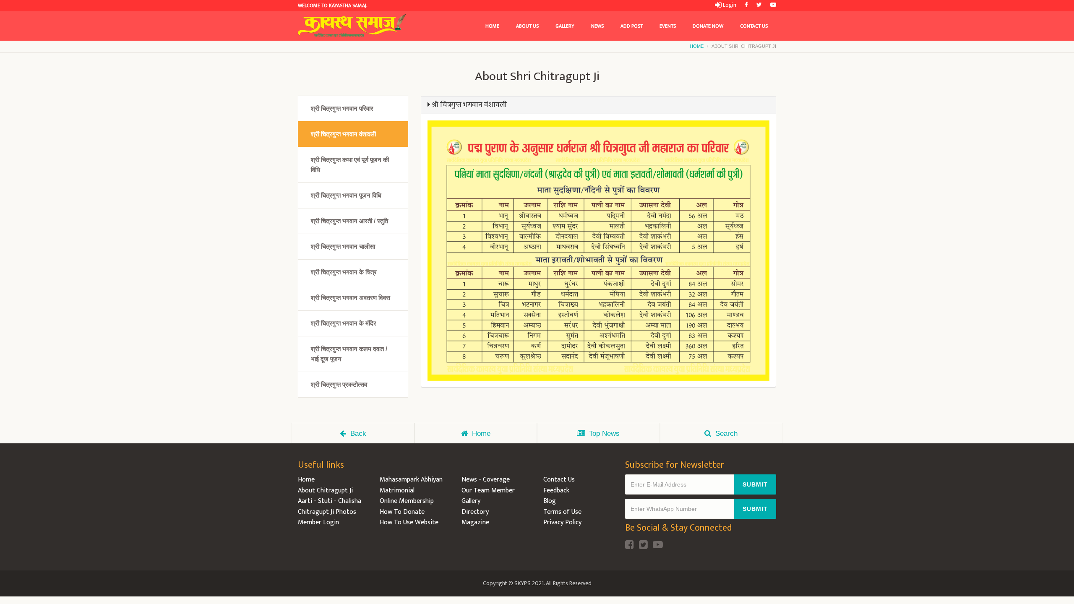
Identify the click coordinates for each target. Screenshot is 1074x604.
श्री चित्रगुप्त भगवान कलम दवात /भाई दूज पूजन (349, 353)
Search (726, 433)
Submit (755, 484)
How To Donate (402, 512)
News (597, 26)
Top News (604, 433)
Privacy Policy (562, 522)
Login (729, 5)
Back (358, 433)
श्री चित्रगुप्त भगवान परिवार (342, 108)
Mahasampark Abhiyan (411, 479)
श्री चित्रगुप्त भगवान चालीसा (343, 246)
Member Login (318, 522)
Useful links (321, 465)
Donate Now (708, 26)
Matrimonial (397, 490)
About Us (527, 26)
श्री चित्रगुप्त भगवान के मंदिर (343, 323)
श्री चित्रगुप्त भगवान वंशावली (343, 134)
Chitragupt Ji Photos (327, 512)
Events (668, 26)
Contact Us (754, 26)
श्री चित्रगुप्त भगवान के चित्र (344, 272)
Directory (475, 512)
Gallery (564, 26)
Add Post (631, 26)
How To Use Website (409, 522)
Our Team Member (488, 490)
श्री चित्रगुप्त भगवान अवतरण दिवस (350, 297)
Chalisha (349, 501)
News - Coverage (485, 479)
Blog (549, 501)
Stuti (325, 501)
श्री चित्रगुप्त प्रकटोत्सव (339, 384)
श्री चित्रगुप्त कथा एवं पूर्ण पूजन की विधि (350, 164)
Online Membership (407, 501)
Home (492, 26)
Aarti (305, 501)
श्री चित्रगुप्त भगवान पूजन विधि (346, 195)
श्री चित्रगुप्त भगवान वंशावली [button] (468, 105)
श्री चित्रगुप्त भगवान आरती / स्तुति (349, 220)
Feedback (556, 490)
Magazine (475, 522)
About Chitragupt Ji (325, 490)
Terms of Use (562, 512)
